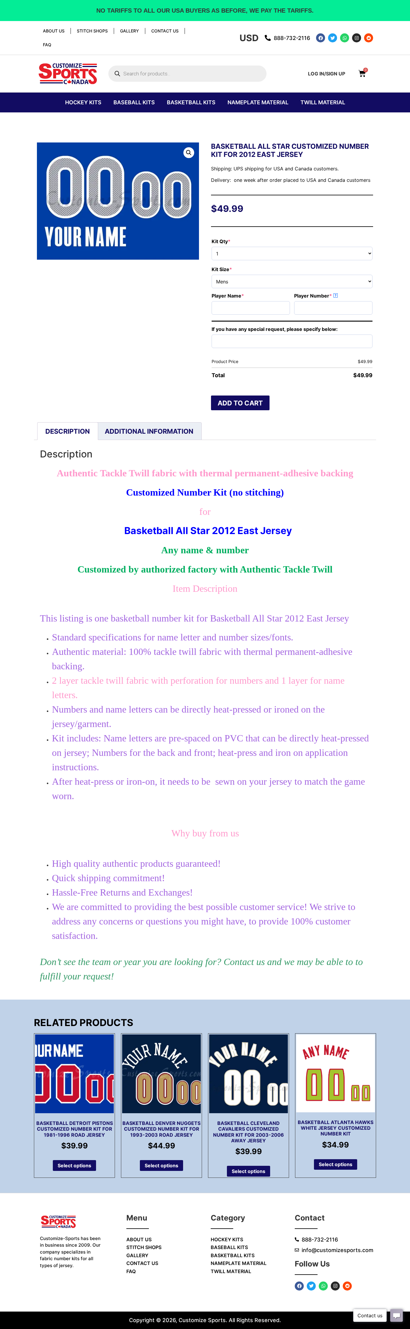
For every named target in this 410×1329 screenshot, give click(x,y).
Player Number (325, 296)
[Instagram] (356, 37)
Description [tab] (67, 431)
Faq (47, 44)
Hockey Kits (83, 102)
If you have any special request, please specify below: (275, 329)
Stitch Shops (92, 30)
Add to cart (240, 403)
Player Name (240, 296)
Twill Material (322, 102)
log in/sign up (326, 74)
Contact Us (165, 30)
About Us (54, 30)
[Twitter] (332, 37)
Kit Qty (233, 241)
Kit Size (234, 269)
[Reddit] (368, 37)
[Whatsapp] (344, 37)
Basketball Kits (191, 102)
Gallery (129, 30)
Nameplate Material (258, 102)
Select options (74, 1165)
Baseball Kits (134, 102)
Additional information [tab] (149, 431)
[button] (188, 152)
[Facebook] (320, 37)
